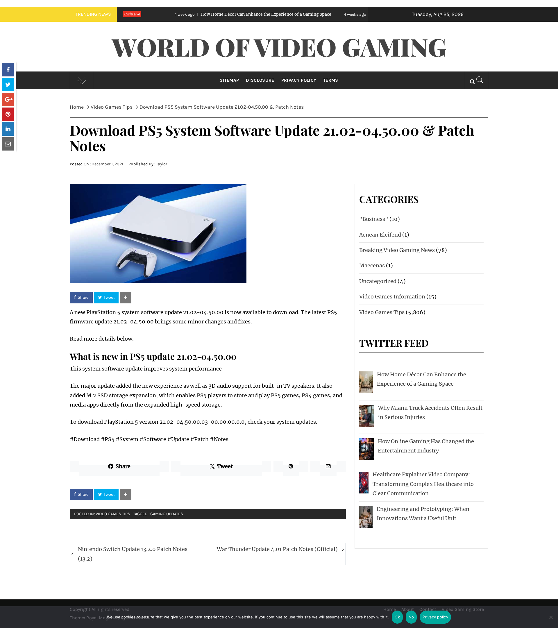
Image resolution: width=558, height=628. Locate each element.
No (411, 617)
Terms (330, 80)
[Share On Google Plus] (8, 99)
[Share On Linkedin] (8, 129)
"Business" (373, 219)
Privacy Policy (298, 80)
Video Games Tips (113, 513)
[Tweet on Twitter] (8, 84)
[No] (551, 620)
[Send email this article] (8, 144)
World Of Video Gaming (279, 46)
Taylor (161, 164)
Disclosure (260, 80)
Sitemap (229, 80)
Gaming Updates (166, 513)
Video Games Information (392, 296)
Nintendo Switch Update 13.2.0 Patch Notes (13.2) (132, 554)
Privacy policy (435, 617)
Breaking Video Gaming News (397, 250)
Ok (397, 617)
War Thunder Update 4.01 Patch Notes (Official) (277, 549)
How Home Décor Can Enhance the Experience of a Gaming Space (230, 14)
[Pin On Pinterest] (8, 114)
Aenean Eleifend (380, 234)
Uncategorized (377, 281)
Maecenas (372, 265)
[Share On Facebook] (8, 69)
